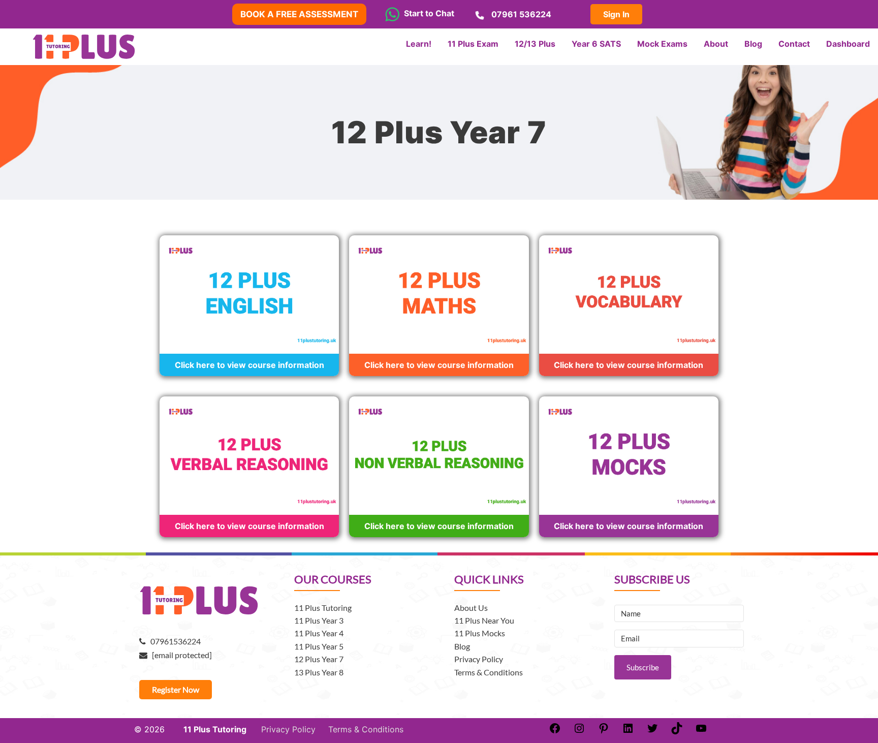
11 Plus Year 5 (318, 646)
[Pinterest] (604, 731)
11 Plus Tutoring (323, 607)
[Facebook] (555, 731)
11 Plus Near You (484, 620)
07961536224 (173, 641)
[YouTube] (701, 731)
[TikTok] (677, 731)
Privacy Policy (478, 659)
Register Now (175, 689)
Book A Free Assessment (299, 14)
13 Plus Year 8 (318, 672)
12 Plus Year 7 (318, 659)
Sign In (616, 14)
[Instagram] (579, 731)
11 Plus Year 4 (318, 633)
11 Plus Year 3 (318, 620)
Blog (462, 646)
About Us (471, 607)
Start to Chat (427, 13)
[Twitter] (652, 731)
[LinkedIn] (628, 731)
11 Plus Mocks (479, 633)
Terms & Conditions (488, 672)
